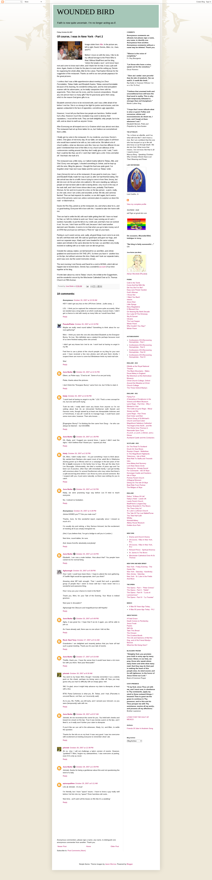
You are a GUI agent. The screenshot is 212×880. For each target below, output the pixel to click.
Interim (129, 300)
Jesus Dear (131, 302)
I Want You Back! (133, 297)
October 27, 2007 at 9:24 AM (87, 657)
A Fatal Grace (132, 618)
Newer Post (62, 846)
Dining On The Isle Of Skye (137, 483)
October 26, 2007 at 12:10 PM (86, 324)
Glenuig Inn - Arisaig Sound (137, 468)
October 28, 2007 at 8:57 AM (87, 714)
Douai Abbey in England (136, 373)
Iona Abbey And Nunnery (136, 463)
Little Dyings (131, 304)
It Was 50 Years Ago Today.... (140, 606)
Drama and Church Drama (139, 537)
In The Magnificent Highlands (138, 454)
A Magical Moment (134, 480)
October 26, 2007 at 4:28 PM (85, 511)
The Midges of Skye (134, 487)
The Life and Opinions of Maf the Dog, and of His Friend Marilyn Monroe (139, 640)
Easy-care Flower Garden (137, 290)
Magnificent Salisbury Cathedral (139, 423)
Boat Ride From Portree (136, 485)
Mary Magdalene (133, 307)
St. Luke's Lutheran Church (137, 511)
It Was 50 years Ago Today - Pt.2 (141, 609)
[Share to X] (96, 286)
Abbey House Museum (136, 523)
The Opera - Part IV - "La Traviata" (140, 597)
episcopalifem (69, 783)
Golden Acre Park (133, 525)
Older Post (115, 846)
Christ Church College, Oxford (138, 381)
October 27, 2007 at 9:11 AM (88, 640)
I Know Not (131, 295)
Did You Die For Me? (135, 288)
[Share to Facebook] (98, 286)
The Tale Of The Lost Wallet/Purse (140, 513)
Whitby (129, 518)
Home (88, 846)
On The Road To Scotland (137, 446)
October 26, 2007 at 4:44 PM (87, 554)
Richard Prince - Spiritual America (142, 550)
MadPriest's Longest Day (136, 504)
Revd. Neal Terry (69, 640)
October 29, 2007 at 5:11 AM (86, 783)
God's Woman (132, 292)
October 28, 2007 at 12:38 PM (81, 748)
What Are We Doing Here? (137, 645)
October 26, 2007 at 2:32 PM (79, 453)
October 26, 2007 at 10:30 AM (85, 300)
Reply (65, 317)
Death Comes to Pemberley (137, 621)
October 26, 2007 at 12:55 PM (80, 396)
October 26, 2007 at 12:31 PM (88, 372)
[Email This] (91, 286)
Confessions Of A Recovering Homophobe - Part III (140, 351)
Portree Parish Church (135, 478)
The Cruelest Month (134, 635)
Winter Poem (132, 324)
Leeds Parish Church (135, 501)
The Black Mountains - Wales (138, 371)
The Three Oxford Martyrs (137, 388)
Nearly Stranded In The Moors (138, 506)
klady (65, 396)
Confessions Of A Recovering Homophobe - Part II (140, 346)
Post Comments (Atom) (77, 851)
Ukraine (130, 319)
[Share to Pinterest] (101, 286)
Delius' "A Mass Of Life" (136, 496)
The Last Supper (133, 321)
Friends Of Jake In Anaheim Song (140, 728)
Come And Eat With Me (136, 285)
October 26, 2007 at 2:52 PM (87, 489)
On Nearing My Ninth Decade (138, 312)
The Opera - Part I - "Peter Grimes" (140, 588)
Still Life (130, 628)
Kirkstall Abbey (132, 520)
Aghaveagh (67, 571)
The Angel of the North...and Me (139, 426)
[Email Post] (87, 286)
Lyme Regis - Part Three (136, 414)
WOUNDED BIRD (85, 12)
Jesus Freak (131, 623)
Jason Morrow (110, 864)
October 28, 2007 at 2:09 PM (87, 767)
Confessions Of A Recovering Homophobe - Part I (140, 341)
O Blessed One (133, 309)
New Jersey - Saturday (136, 574)
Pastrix (129, 626)
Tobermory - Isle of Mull (136, 456)
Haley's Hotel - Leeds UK (136, 499)
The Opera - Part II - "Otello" (138, 590)
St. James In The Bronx (138, 553)
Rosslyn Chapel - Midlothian (138, 451)
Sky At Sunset (132, 316)
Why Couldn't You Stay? (136, 326)
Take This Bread (133, 631)
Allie (101, 44)
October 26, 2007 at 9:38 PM (84, 571)
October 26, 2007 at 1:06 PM (87, 437)
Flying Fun (131, 397)
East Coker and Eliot (135, 416)
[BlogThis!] (94, 286)
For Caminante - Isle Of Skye (138, 471)
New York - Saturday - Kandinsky (139, 572)
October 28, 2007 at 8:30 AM (81, 673)
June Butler (68, 372)
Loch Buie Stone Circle (136, 466)
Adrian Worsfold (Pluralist (136, 274)
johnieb (66, 673)
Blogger (130, 864)
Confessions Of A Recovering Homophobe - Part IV (140, 356)
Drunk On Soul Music (135, 449)
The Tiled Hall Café (134, 516)
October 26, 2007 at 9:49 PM (87, 618)
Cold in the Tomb (133, 283)
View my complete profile (136, 204)
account (102, 267)
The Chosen (131, 633)
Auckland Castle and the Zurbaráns (140, 438)
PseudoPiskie (68, 324)
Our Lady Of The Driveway (137, 314)
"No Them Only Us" (134, 508)
